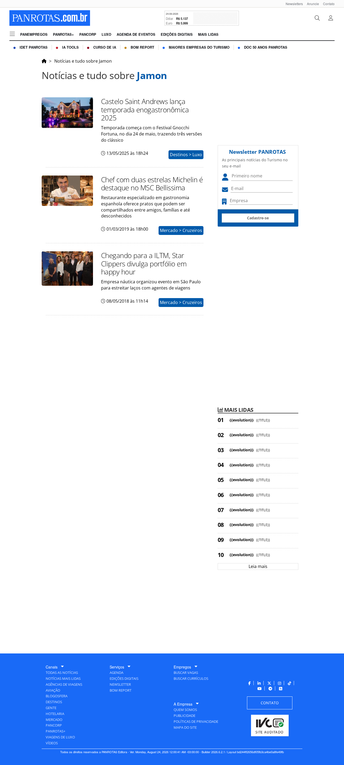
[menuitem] (292, 3)
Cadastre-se (258, 217)
